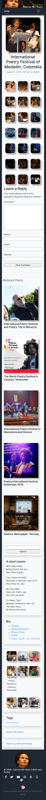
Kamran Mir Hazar (19, 629)
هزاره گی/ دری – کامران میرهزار (25, 638)
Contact (15, 626)
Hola (6, 11)
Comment (9, 202)
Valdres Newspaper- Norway (21, 534)
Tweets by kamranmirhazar (19, 743)
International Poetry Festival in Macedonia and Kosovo (22, 430)
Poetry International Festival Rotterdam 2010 (21, 483)
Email (7, 244)
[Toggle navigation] (38, 11)
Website (8, 254)
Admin (37, 72)
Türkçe (14, 635)
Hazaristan (14, 723)
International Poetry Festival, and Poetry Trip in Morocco (21, 325)
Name (7, 234)
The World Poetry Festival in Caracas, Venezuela (21, 378)
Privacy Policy (18, 632)
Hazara (8, 723)
